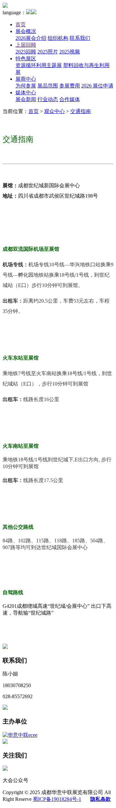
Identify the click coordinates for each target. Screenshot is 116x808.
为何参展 (25, 85)
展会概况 (25, 31)
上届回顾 (25, 45)
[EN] (33, 12)
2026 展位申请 (97, 85)
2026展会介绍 (30, 38)
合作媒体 (69, 99)
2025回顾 (25, 51)
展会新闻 (25, 99)
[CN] (28, 12)
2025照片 (47, 51)
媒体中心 (25, 92)
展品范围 (47, 85)
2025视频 (69, 51)
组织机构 (58, 38)
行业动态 (47, 99)
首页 (20, 24)
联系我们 (80, 38)
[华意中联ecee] (20, 735)
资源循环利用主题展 (38, 65)
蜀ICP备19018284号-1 (57, 799)
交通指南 (80, 111)
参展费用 (69, 85)
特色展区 (25, 58)
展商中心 (25, 79)
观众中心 (54, 111)
